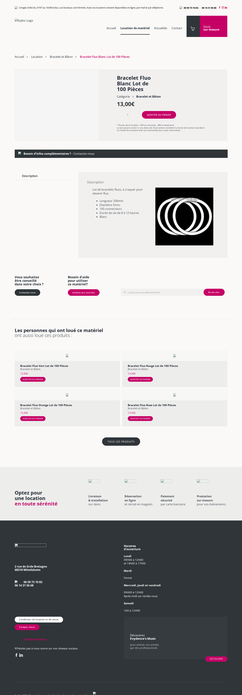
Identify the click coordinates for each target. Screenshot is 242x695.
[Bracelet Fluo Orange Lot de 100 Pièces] (67, 395)
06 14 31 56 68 (209, 7)
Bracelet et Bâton (61, 57)
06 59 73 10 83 (191, 7)
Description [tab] (30, 176)
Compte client (27, 627)
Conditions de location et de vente (39, 619)
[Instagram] (223, 7)
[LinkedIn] (226, 7)
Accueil (19, 57)
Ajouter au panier (159, 114)
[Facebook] (219, 7)
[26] (57, 105)
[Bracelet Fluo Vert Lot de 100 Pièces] (67, 355)
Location (37, 57)
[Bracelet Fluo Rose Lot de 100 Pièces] (174, 395)
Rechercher (214, 292)
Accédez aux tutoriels (83, 292)
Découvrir (216, 658)
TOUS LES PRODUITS (121, 441)
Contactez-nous (83, 154)
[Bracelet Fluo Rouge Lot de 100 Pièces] (174, 355)
